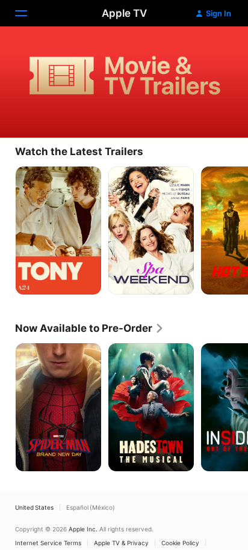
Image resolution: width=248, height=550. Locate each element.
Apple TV (124, 13)
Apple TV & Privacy (121, 543)
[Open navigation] (28, 13)
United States (34, 507)
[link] (89, 328)
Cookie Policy (180, 543)
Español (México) (90, 507)
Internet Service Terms (48, 543)
